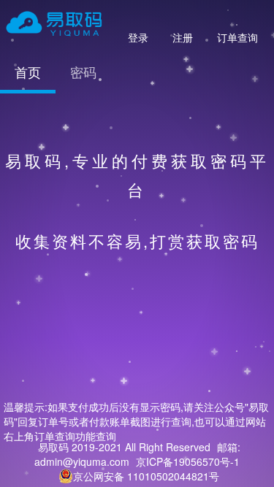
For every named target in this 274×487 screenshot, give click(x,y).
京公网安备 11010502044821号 (146, 476)
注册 (182, 37)
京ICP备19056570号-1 (188, 461)
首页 (28, 71)
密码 (83, 71)
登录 (138, 37)
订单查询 (237, 37)
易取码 (53, 447)
